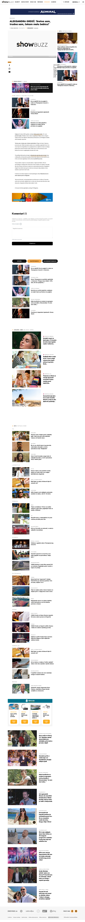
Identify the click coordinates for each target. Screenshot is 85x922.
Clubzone (53, 1)
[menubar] (83, 2)
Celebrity (17, 1)
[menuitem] (83, 2)
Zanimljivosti (25, 1)
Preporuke (40, 1)
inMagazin (47, 1)
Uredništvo (10, 917)
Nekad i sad (33, 1)
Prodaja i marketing (16, 917)
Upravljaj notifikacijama (54, 917)
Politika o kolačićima (42, 917)
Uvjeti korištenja (24, 917)
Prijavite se (32, 243)
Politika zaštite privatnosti (33, 917)
